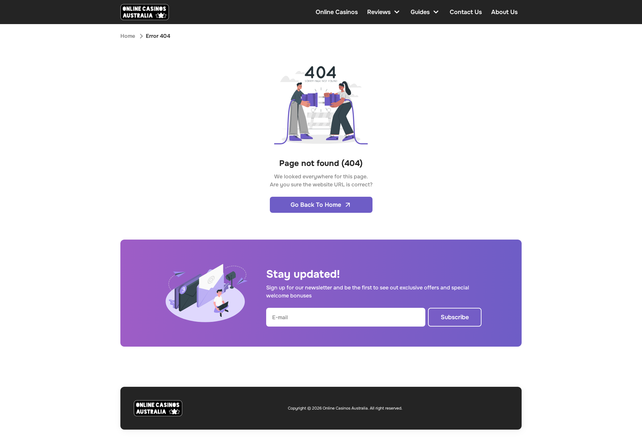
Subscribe (455, 317)
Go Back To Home (316, 204)
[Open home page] (144, 12)
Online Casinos (337, 12)
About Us (504, 12)
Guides (420, 12)
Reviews (379, 12)
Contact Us (466, 12)
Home (127, 35)
